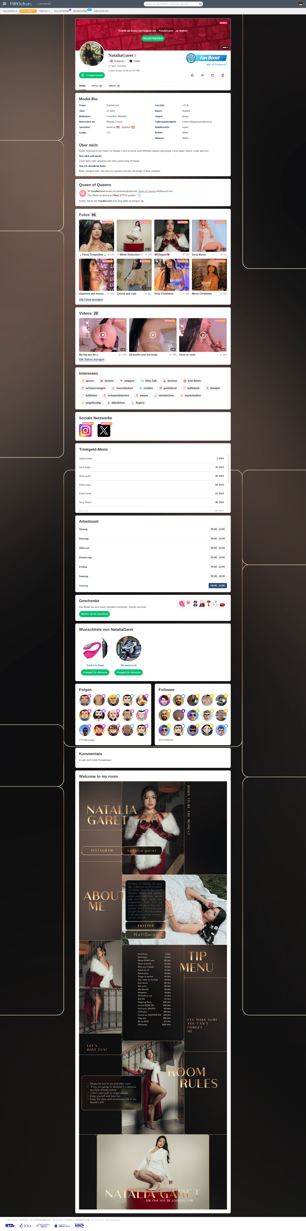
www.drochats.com (42, 1220)
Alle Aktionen (61, 11)
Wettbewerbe (80, 11)
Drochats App (101, 11)
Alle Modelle (10, 11)
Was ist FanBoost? (216, 64)
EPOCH (69, 1220)
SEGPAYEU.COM (82, 1220)
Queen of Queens (147, 191)
